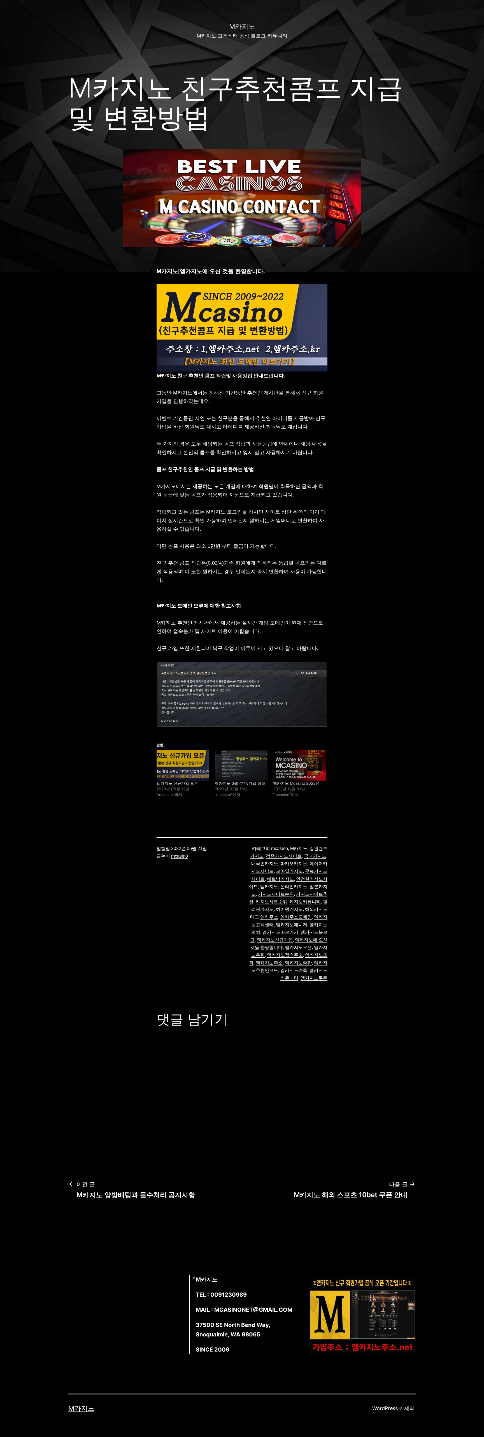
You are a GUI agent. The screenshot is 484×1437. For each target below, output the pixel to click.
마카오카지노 (293, 863)
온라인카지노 (293, 886)
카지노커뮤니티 (305, 901)
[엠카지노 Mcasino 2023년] (299, 765)
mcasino (179, 856)
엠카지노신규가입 (275, 939)
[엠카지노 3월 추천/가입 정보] (241, 765)
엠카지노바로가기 (280, 932)
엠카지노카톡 (293, 970)
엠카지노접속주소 (285, 955)
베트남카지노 (280, 879)
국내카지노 (315, 856)
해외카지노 (316, 909)
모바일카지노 (289, 871)
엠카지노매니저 (291, 924)
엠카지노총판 (298, 962)
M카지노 (242, 26)
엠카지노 (269, 886)
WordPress (385, 1408)
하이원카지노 (289, 909)
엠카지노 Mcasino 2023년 (296, 783)
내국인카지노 (264, 863)
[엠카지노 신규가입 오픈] (183, 765)
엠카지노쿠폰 (314, 978)
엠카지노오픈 (298, 947)
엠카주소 (269, 916)
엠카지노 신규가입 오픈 (177, 783)
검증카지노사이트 (284, 856)
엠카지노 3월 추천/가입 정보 (240, 783)
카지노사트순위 (271, 901)
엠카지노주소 (269, 962)
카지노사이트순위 (276, 894)
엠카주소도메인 (296, 916)
